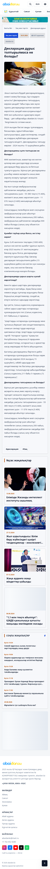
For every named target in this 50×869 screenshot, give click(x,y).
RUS (37, 4)
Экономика (7, 802)
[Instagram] (4, 847)
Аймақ (5, 794)
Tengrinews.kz (11, 122)
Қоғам (38, 11)
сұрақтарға (29, 115)
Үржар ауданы (8, 823)
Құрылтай (13, 11)
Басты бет (8, 28)
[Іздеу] (30, 4)
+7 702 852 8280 (9, 842)
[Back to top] (44, 863)
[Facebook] (10, 847)
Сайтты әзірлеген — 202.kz (12, 853)
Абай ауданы (7, 816)
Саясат (27, 11)
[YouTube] (15, 847)
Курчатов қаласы (9, 827)
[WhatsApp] (27, 847)
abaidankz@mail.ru (10, 838)
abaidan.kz (32, 118)
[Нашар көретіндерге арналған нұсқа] (45, 4)
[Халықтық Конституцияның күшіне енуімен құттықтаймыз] (25, 19)
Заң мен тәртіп (22, 28)
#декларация (12, 449)
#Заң (25, 449)
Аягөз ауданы (8, 820)
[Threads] (21, 847)
